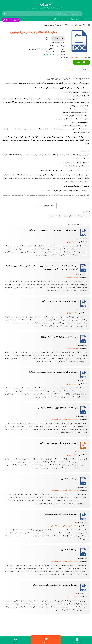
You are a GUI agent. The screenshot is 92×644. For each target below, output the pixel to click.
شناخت (50, 216)
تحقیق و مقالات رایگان (11, 20)
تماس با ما (54, 19)
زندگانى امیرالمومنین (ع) (65, 216)
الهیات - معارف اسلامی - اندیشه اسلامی (64, 419)
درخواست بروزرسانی (36, 49)
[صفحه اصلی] (89, 25)
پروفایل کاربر (73, 19)
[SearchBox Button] (5, 13)
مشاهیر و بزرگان (48, 55)
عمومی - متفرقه (72, 277)
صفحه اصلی (84, 19)
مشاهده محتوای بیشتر (46, 205)
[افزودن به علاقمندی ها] (47, 38)
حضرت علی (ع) (83, 216)
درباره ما (63, 19)
